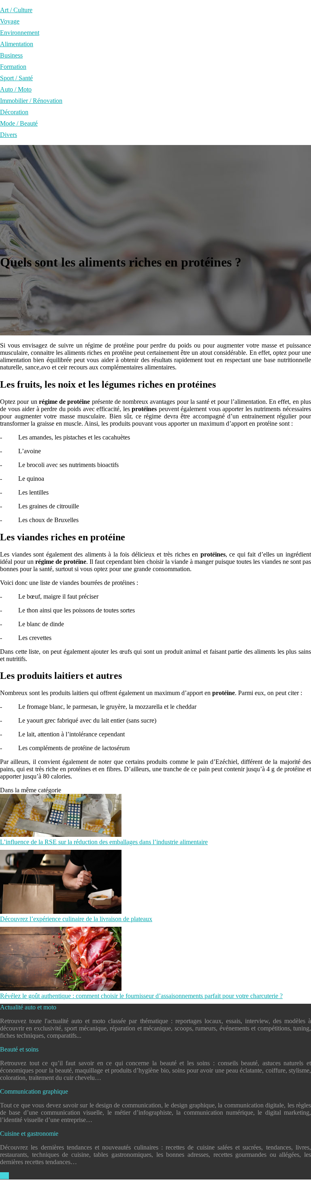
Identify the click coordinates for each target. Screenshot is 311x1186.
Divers (8, 134)
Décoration (14, 112)
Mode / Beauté (19, 123)
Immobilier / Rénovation (31, 100)
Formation (13, 66)
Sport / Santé (16, 78)
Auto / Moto (16, 89)
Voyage (9, 21)
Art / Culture (16, 9)
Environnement (19, 32)
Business (11, 55)
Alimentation (16, 44)
